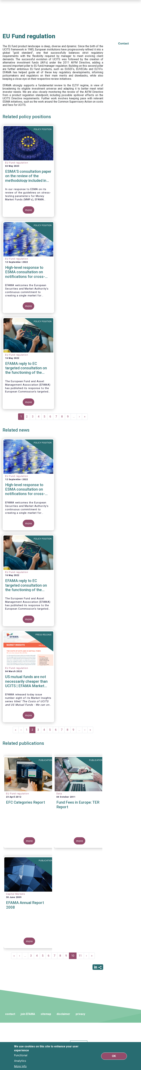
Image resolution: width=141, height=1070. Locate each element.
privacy (80, 1014)
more (28, 210)
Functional (20, 1055)
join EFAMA (28, 1014)
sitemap (46, 1014)
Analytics (20, 1060)
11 (81, 955)
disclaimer (63, 1014)
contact (10, 1014)
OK (114, 1056)
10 (74, 956)
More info (20, 1066)
